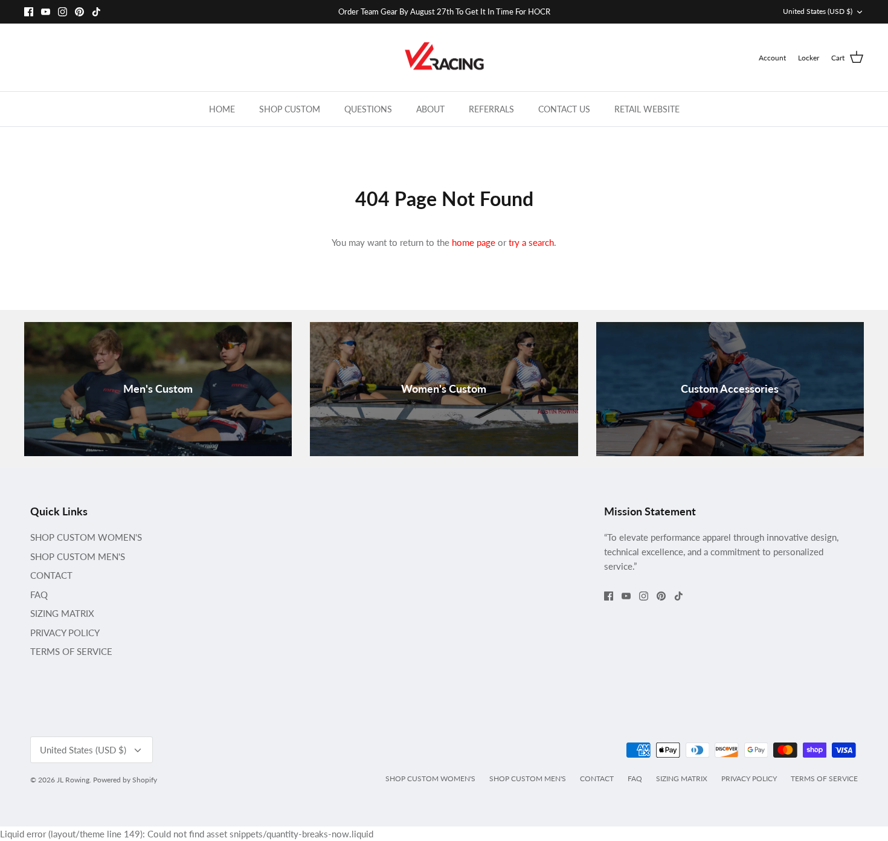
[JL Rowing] (444, 58)
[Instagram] (62, 11)
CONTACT (51, 575)
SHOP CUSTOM (289, 109)
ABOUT (430, 109)
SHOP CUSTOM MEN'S (77, 556)
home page (473, 242)
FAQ (39, 594)
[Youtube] (45, 11)
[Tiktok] (96, 11)
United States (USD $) (817, 11)
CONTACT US (564, 109)
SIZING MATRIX (62, 613)
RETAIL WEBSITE (647, 109)
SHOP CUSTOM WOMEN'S (86, 537)
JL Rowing (73, 779)
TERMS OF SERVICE (71, 651)
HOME (222, 109)
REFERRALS (491, 109)
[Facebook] (28, 11)
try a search (531, 242)
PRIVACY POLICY (65, 632)
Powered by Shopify (125, 779)
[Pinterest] (79, 11)
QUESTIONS (368, 109)
